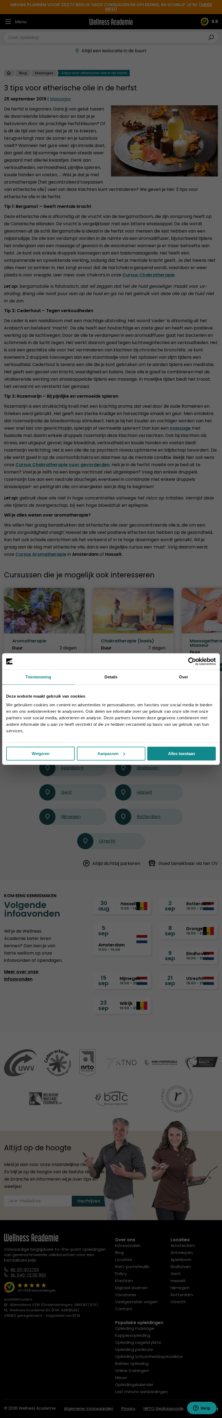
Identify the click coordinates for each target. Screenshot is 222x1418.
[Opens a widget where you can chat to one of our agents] (202, 1408)
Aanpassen (108, 753)
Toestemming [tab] (38, 677)
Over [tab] (183, 677)
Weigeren (41, 753)
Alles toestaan (181, 753)
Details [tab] (111, 677)
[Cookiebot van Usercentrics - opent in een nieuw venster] (192, 661)
